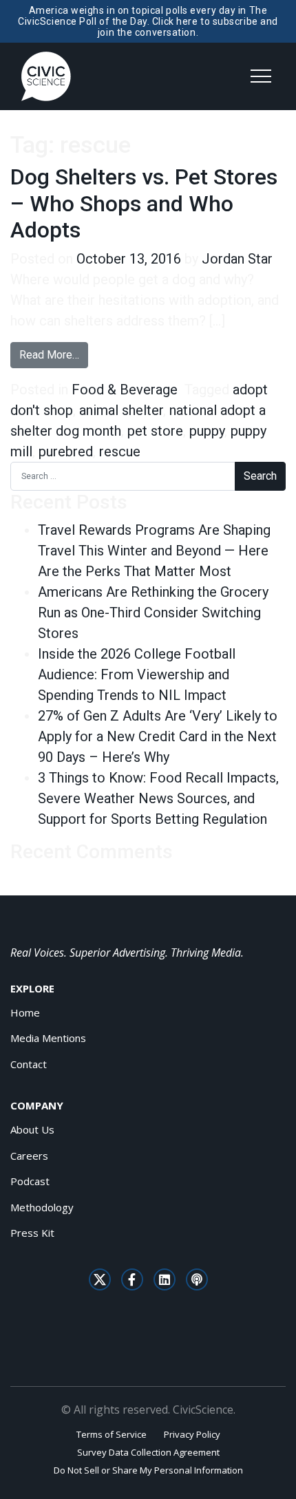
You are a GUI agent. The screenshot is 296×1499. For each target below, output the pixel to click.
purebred (66, 451)
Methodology (42, 1207)
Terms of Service (111, 1434)
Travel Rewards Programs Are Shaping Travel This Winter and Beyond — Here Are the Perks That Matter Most (154, 551)
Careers (29, 1155)
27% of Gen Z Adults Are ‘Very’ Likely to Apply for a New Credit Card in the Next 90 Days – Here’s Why (157, 736)
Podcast (30, 1181)
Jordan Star (237, 259)
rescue (119, 451)
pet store (155, 431)
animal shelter (121, 410)
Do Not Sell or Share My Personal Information (148, 1470)
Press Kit (32, 1233)
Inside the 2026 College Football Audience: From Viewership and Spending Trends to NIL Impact (136, 674)
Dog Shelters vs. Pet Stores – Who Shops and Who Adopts (143, 203)
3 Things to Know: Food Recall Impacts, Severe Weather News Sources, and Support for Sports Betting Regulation (158, 798)
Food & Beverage (125, 389)
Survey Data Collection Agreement (148, 1452)
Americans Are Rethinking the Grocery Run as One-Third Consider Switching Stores (153, 612)
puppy (206, 431)
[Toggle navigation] (261, 76)
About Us (32, 1129)
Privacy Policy (192, 1434)
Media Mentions (48, 1038)
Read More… (53, 354)
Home (25, 1012)
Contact (28, 1064)
